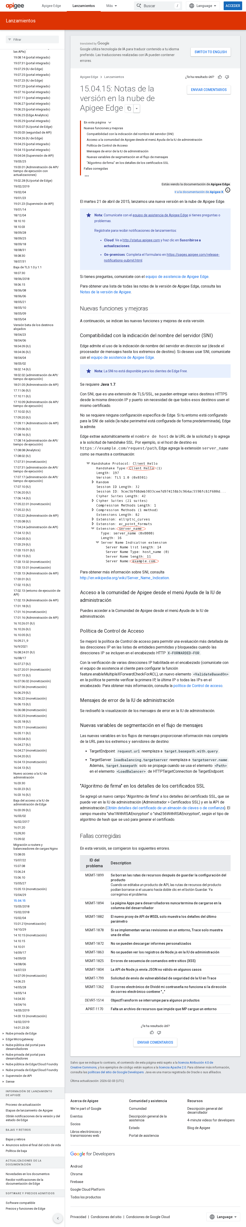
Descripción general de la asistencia (148, 1118)
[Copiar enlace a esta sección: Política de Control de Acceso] (149, 631)
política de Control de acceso (197, 685)
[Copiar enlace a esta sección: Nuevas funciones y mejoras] (153, 309)
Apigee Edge (51, 6)
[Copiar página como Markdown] (129, 108)
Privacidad (78, 1217)
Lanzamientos (84, 6)
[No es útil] (227, 77)
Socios (75, 1124)
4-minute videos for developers (211, 1120)
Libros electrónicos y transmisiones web (85, 1133)
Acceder (233, 6)
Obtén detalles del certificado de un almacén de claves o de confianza (165, 808)
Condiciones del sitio (106, 1217)
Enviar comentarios (209, 90)
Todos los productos (85, 1197)
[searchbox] (32, 39)
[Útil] (219, 77)
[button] (32, 1033)
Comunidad (138, 1109)
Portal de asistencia (144, 1135)
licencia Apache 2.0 (172, 1067)
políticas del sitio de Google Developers (116, 1072)
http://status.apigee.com (141, 240)
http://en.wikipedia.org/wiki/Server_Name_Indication (124, 578)
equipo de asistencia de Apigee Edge (160, 215)
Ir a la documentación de (199, 192)
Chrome (76, 1174)
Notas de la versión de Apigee (105, 292)
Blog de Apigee (198, 1128)
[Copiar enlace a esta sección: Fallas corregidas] (126, 836)
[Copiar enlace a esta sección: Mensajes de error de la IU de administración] (179, 701)
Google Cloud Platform (87, 1189)
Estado (134, 1128)
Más (109, 6)
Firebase (76, 1182)
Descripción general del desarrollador (204, 1110)
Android (76, 1166)
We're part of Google (85, 1109)
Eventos (76, 1116)
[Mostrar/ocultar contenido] (110, 122)
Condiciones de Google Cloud (148, 1217)
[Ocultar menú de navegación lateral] (58, 1218)
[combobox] (158, 5)
